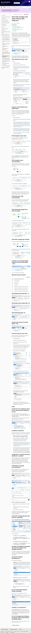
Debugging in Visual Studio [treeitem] (5, 34)
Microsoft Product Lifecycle (7, 10)
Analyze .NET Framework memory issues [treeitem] (5, 64)
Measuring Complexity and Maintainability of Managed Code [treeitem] (6, 53)
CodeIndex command (26, 621)
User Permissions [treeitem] (4, 25)
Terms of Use (2, 632)
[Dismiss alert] (29, 1)
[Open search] (27, 7)
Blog (11, 631)
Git (28, 124)
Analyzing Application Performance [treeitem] (5, 49)
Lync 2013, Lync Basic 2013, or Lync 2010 (19, 132)
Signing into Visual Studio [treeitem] (5, 21)
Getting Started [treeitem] (4, 18)
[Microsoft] (1, 7)
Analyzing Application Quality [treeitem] (5, 46)
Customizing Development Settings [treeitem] (5, 68)
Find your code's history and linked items (17, 27)
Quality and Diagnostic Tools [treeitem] (6, 37)
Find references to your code (16, 26)
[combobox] (5, 15)
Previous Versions (7, 631)
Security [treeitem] (3, 27)
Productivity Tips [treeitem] (4, 24)
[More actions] (29, 14)
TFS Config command (22, 440)
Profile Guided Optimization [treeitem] (6, 65)
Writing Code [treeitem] (3, 30)
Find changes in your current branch (17, 29)
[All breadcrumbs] (12, 14)
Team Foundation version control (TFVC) (21, 124)
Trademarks (6, 632)
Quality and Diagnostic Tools (18, 14)
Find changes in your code (16, 28)
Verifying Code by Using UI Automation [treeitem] (6, 44)
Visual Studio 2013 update (22, 66)
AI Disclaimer (2, 631)
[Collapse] (10, 13)
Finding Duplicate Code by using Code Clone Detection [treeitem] (6, 59)
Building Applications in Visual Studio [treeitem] (6, 32)
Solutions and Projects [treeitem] (5, 28)
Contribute (15, 631)
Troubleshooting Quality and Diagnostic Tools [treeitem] (6, 61)
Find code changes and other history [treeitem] (5, 56)
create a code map (20, 95)
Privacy (18, 631)
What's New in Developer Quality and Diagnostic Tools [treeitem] (6, 39)
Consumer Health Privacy (24, 631)
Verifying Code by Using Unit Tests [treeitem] (6, 42)
